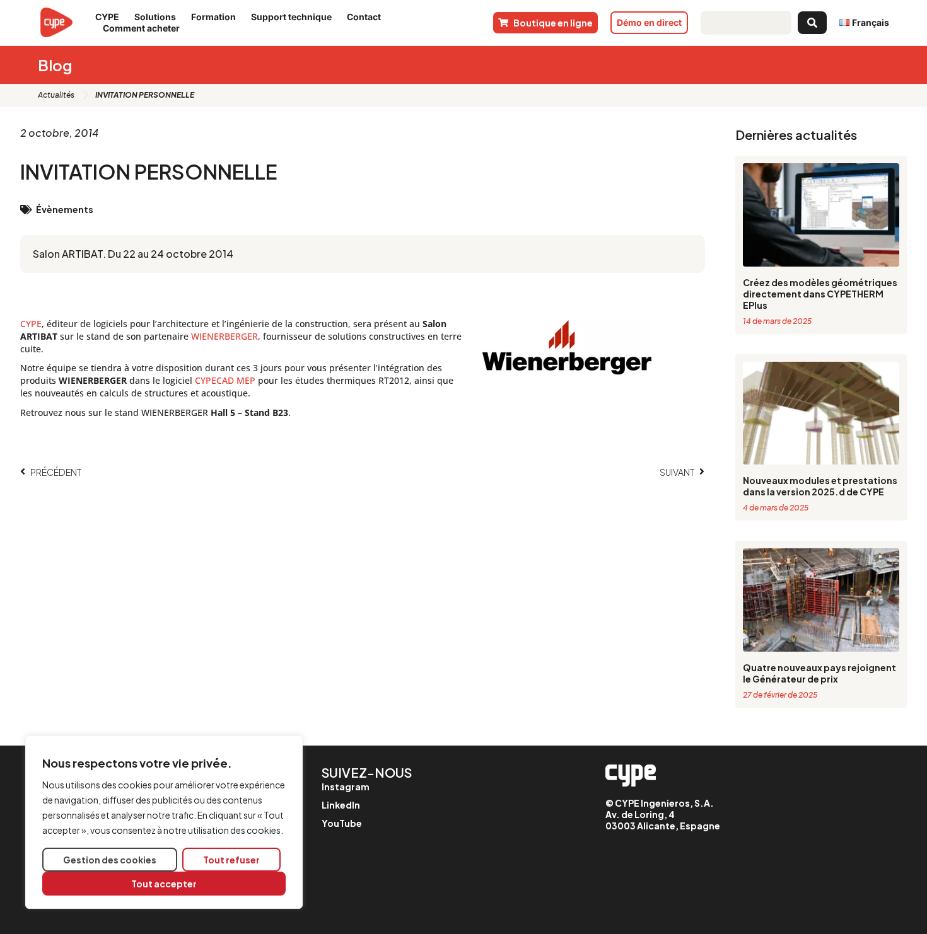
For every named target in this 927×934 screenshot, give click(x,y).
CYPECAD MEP (225, 380)
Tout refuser (231, 859)
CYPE (31, 324)
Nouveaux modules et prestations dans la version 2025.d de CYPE (820, 486)
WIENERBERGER (224, 336)
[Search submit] (812, 22)
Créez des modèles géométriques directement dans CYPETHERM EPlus (820, 294)
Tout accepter (164, 883)
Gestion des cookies (109, 859)
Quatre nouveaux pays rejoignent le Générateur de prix (819, 673)
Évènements (64, 209)
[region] (164, 822)
